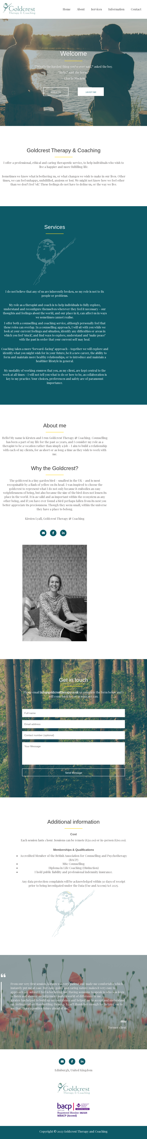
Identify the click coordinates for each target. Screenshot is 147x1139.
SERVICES (56, 92)
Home (66, 9)
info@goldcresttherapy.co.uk (59, 692)
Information (116, 9)
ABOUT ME (90, 92)
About (81, 9)
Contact (136, 9)
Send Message (73, 772)
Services (96, 9)
